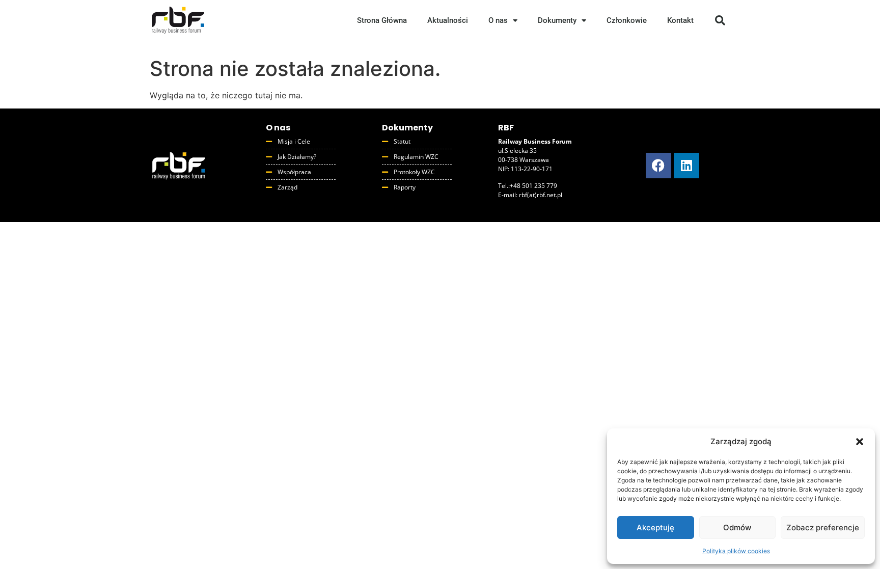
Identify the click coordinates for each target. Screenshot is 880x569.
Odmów (737, 527)
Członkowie (627, 20)
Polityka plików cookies (736, 551)
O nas (498, 20)
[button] (860, 442)
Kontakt (680, 20)
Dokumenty (557, 20)
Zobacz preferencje (822, 527)
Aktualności (447, 20)
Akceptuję (655, 527)
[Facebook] (658, 165)
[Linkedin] (686, 165)
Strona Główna (382, 20)
